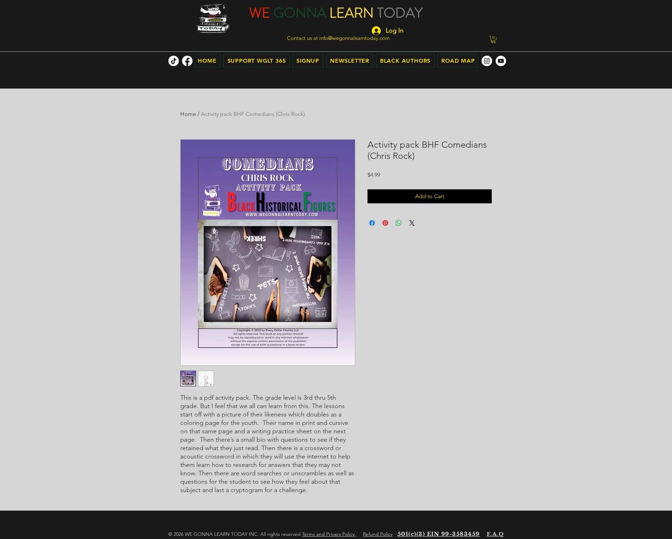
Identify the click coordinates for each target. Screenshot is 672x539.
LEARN (351, 13)
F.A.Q (495, 534)
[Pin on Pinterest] (385, 223)
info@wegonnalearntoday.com (354, 38)
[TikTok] (173, 61)
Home (188, 114)
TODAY (399, 13)
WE (259, 13)
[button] (493, 39)
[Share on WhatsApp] (398, 223)
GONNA (299, 13)
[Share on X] (412, 223)
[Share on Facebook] (372, 223)
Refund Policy (377, 534)
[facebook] (187, 61)
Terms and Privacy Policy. (329, 534)
